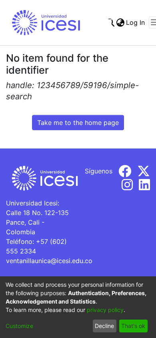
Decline (104, 325)
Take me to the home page (78, 123)
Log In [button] (136, 22)
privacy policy (105, 309)
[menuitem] (120, 22)
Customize (19, 325)
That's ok (133, 325)
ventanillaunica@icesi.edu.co (49, 261)
